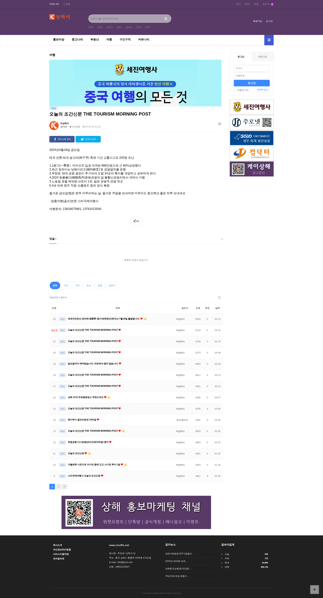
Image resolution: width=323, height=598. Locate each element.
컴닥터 (129, 27)
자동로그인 (243, 90)
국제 (77, 285)
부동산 (94, 39)
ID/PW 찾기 (263, 89)
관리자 (109, 27)
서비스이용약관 (61, 554)
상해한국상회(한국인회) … (178, 568)
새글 (256, 4)
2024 (119, 27)
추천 (207, 308)
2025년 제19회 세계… (176, 561)
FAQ (238, 4)
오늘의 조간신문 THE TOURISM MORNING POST (93, 330)
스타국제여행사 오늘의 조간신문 (84, 475)
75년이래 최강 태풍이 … (177, 576)
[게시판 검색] (219, 297)
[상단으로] (314, 589)
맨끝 (64, 486)
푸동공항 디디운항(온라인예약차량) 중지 (88, 442)
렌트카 (112, 285)
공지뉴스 (170, 544)
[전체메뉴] (269, 40)
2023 (90, 27)
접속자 (267, 4)
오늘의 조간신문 (76, 453)
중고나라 (77, 39)
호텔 (100, 285)
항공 (88, 285)
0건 (65, 126)
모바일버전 (58, 558)
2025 (99, 27)
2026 (138, 27)
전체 (55, 285)
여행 (109, 39)
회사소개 (57, 545)
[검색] (165, 18)
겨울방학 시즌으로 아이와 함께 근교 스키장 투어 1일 (94, 464)
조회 (198, 308)
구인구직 (125, 39)
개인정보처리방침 (62, 549)
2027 (147, 27)
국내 (66, 285)
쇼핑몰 (66, 4)
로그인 (269, 21)
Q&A (247, 4)
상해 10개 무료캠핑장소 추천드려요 (86, 397)
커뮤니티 (54, 4)
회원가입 (257, 21)
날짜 (217, 308)
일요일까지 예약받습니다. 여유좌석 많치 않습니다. (93, 363)
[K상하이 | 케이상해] (136, 512)
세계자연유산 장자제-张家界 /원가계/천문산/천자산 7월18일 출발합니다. (104, 318)
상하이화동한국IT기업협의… (179, 553)
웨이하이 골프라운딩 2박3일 (82, 419)
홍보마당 (58, 39)
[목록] (219, 124)
